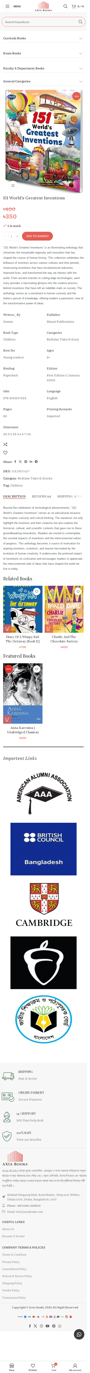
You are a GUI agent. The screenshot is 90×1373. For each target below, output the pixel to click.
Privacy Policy (11, 1262)
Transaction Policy (14, 1297)
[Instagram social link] (41, 1326)
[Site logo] (43, 6)
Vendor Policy (10, 1290)
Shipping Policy (12, 1283)
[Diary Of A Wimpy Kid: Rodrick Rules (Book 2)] (22, 609)
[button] (7, 628)
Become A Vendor (13, 1236)
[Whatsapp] (79, 1334)
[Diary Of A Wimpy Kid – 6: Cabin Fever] (64, 609)
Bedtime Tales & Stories (35, 478)
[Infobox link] (36, 1076)
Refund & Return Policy (17, 1276)
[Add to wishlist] (5, 453)
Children (16, 485)
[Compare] (5, 444)
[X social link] (20, 461)
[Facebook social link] (15, 461)
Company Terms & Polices (23, 1247)
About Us (8, 1229)
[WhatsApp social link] (60, 1326)
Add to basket (37, 236)
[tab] (14, 496)
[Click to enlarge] (13, 185)
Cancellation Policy (14, 1269)
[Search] (65, 6)
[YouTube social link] (47, 1326)
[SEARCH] (80, 22)
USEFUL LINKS (13, 1222)
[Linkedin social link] (30, 461)
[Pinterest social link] (25, 461)
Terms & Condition (14, 1254)
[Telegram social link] (36, 461)
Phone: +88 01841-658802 (24, 1205)
